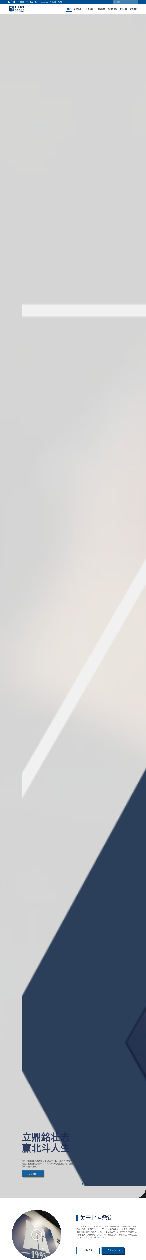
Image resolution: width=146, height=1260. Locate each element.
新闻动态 (101, 9)
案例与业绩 (112, 9)
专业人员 (123, 9)
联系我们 (133, 9)
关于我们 (77, 9)
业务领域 (89, 9)
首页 (69, 9)
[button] (82, 1184)
